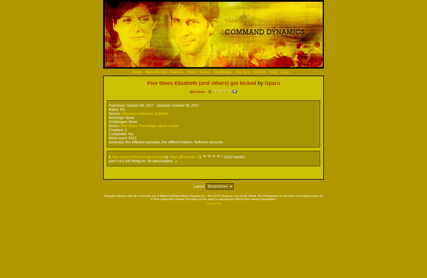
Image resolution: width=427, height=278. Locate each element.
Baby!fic (162, 114)
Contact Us (213, 203)
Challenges (223, 72)
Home (137, 72)
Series (205, 72)
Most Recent (156, 72)
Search (260, 72)
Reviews (198, 92)
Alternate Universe (137, 114)
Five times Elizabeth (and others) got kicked (201, 83)
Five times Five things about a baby (150, 126)
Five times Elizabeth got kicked (138, 157)
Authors (177, 72)
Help (273, 72)
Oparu (272, 83)
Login (284, 72)
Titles (191, 72)
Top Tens (243, 72)
